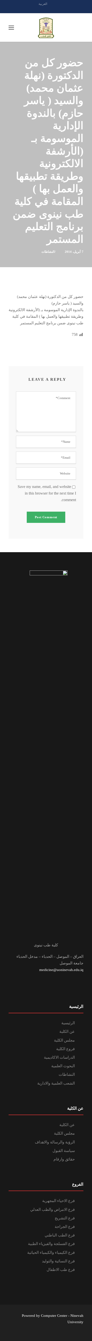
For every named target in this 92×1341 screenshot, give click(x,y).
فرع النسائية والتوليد (58, 1261)
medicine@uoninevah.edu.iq (61, 970)
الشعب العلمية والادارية (56, 1083)
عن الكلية (67, 1031)
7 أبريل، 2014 (74, 251)
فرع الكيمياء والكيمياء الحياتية (51, 1252)
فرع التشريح (65, 1218)
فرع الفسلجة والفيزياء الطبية (51, 1244)
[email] (37, 9)
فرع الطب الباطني (60, 1235)
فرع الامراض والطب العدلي (52, 1209)
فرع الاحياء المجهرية (58, 1201)
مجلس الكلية (64, 1040)
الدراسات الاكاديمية (59, 1057)
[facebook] (46, 9)
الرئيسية (68, 1023)
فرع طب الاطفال (61, 1269)
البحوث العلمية (63, 1066)
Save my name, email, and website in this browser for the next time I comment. (47, 493)
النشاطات (48, 251)
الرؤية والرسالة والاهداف (55, 1142)
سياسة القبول (64, 1151)
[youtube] (54, 9)
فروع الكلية (65, 1049)
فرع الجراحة (65, 1227)
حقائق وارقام (64, 1159)
